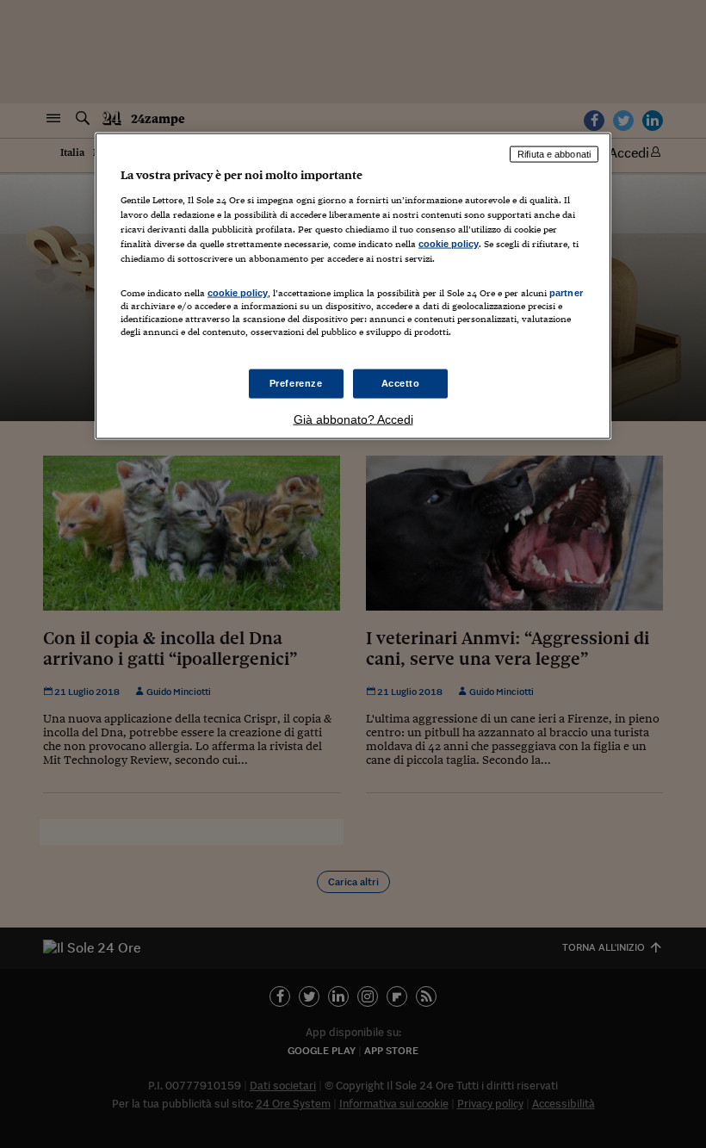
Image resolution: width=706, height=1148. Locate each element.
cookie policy (448, 243)
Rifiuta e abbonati (554, 154)
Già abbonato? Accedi (353, 419)
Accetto (400, 383)
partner (566, 292)
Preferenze (296, 383)
